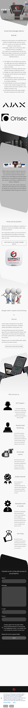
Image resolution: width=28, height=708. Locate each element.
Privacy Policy (7, 702)
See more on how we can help (14, 346)
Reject (11, 706)
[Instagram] (3, 9)
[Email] (7, 9)
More (14, 702)
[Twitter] (5, 9)
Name (4, 578)
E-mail (4, 609)
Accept (5, 706)
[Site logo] (14, 4)
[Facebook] (1, 9)
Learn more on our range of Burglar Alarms (14, 243)
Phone (4, 616)
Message (4, 585)
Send (14, 638)
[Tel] (9, 9)
